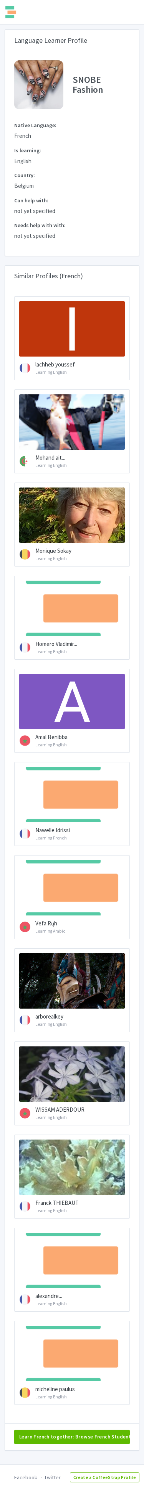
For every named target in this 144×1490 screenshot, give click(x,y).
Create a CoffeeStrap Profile (104, 1477)
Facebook (25, 1477)
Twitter (52, 1477)
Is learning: (27, 150)
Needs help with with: (40, 225)
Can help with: (31, 200)
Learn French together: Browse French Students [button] (74, 1436)
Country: (24, 175)
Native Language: (35, 125)
